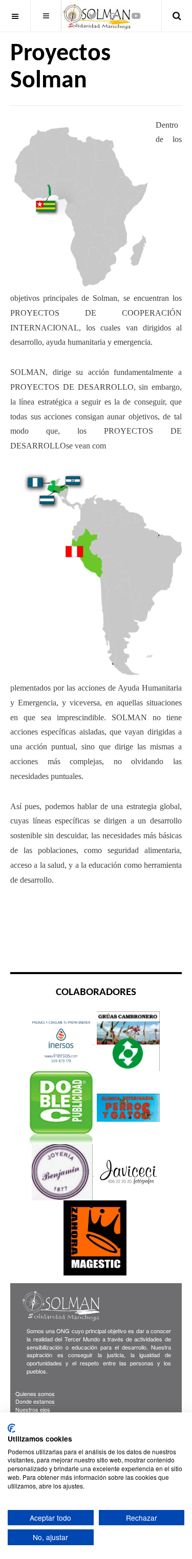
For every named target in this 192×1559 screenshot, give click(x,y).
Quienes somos (35, 1393)
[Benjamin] (62, 1171)
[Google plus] (114, 15)
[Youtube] (136, 15)
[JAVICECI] (128, 1171)
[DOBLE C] (62, 1107)
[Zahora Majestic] (94, 1237)
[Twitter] (93, 15)
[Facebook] (72, 15)
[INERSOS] (62, 1040)
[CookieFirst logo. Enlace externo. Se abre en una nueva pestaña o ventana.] (11, 1428)
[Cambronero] (128, 1040)
